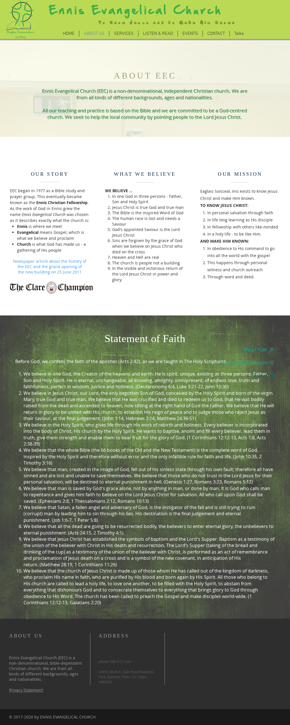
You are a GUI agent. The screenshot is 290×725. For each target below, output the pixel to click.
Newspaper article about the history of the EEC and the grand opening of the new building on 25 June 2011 (49, 266)
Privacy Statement (26, 690)
